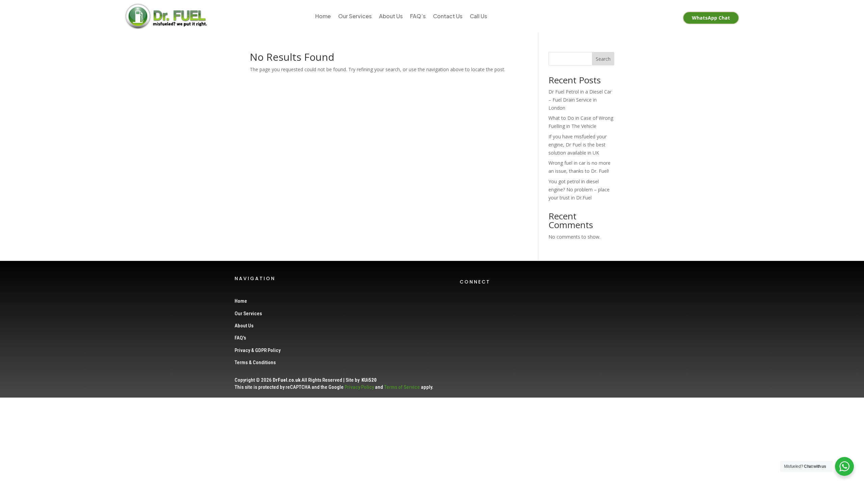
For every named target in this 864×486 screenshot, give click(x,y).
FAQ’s (418, 16)
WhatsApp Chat (711, 18)
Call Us (478, 16)
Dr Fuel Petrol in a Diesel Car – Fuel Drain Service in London (580, 99)
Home (323, 16)
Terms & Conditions (255, 362)
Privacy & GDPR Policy (257, 350)
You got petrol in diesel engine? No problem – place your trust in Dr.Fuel (579, 189)
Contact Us (447, 16)
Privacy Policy (359, 387)
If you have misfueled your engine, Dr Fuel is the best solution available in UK (577, 144)
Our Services (355, 16)
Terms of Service (402, 387)
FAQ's (240, 338)
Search (603, 59)
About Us (391, 16)
